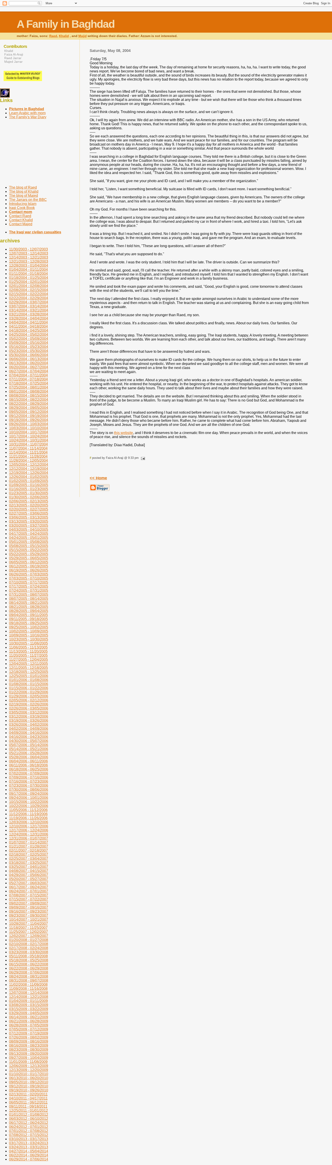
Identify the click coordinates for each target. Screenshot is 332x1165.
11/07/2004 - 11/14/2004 (28, 448)
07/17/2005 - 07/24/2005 (28, 586)
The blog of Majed (23, 195)
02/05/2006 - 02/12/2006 (28, 700)
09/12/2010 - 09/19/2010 (28, 1086)
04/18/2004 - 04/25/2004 (28, 330)
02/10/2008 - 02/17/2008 (28, 944)
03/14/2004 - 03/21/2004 (28, 310)
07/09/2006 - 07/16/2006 (28, 777)
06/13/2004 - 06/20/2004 (28, 363)
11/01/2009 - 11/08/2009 (28, 1062)
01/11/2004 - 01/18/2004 (28, 274)
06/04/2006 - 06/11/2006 (28, 761)
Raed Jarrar (12, 58)
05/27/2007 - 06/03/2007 (28, 883)
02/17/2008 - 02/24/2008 (28, 948)
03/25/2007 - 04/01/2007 (28, 867)
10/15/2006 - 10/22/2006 (28, 802)
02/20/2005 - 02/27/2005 (28, 509)
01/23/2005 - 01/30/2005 (28, 493)
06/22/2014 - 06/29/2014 (28, 1155)
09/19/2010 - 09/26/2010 (28, 1090)
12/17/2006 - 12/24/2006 (28, 830)
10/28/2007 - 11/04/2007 (28, 924)
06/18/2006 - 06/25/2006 (28, 769)
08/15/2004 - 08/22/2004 (28, 399)
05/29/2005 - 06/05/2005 (28, 558)
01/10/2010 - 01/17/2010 (28, 1074)
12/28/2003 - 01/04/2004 (28, 265)
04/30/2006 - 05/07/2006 (28, 741)
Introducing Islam (22, 204)
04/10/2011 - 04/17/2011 (28, 1098)
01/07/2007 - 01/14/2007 (28, 842)
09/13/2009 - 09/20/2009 (28, 1054)
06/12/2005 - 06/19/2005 (28, 566)
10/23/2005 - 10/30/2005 (28, 639)
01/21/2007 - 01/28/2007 (28, 846)
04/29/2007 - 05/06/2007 (28, 875)
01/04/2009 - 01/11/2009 (28, 1001)
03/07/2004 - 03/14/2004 (28, 306)
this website (123, 433)
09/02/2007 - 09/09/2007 (28, 903)
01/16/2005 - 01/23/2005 (28, 489)
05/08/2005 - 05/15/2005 (28, 546)
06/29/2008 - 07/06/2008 (28, 972)
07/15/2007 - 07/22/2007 (28, 899)
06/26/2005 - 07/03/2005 (28, 574)
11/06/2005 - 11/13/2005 (28, 647)
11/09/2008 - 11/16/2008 (28, 989)
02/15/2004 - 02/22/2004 (28, 294)
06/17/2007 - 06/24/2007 (28, 887)
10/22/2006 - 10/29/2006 (28, 806)
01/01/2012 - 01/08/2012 (28, 1114)
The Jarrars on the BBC (28, 200)
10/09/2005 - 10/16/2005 (28, 635)
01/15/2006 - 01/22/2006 (28, 688)
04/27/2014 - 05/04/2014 (28, 1151)
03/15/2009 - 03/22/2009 (28, 1009)
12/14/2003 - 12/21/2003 (28, 257)
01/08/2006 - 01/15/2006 (28, 684)
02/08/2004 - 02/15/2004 (28, 290)
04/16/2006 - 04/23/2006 (28, 737)
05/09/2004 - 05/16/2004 (28, 343)
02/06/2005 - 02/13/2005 (28, 501)
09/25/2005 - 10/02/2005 (28, 627)
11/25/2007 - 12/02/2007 (28, 932)
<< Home (98, 478)
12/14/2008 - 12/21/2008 (28, 997)
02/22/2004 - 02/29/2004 (28, 298)
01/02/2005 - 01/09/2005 (28, 481)
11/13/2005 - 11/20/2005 (28, 651)
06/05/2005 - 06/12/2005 (28, 562)
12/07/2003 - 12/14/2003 (28, 253)
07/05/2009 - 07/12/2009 (28, 1029)
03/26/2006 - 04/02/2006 (28, 724)
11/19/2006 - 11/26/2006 (28, 818)
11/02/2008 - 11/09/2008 (28, 984)
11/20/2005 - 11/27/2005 (28, 655)
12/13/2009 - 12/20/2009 (28, 1070)
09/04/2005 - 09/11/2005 (28, 615)
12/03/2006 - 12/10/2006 (28, 822)
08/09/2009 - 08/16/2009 (28, 1041)
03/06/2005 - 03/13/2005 (28, 517)
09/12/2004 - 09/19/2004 (28, 416)
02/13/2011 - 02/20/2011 (28, 1094)
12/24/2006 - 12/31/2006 (28, 834)
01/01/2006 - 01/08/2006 (28, 680)
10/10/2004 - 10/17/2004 (28, 432)
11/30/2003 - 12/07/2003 (28, 249)
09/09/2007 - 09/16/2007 (28, 907)
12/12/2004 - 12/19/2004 (28, 469)
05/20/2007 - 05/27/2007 (28, 879)
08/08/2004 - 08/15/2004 (28, 395)
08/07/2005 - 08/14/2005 (28, 599)
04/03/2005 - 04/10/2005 (28, 529)
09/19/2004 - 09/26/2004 (28, 420)
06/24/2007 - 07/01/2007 (28, 891)
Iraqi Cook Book (22, 208)
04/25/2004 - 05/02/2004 (28, 335)
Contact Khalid (21, 220)
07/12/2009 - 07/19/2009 (28, 1033)
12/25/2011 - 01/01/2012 (28, 1110)
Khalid (64, 36)
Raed (53, 36)
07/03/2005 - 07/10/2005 (28, 578)
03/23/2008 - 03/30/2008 (28, 952)
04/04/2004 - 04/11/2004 (28, 322)
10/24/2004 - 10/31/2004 (28, 440)
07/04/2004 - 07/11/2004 (28, 375)
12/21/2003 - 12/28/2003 (28, 261)
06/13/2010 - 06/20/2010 (28, 1078)
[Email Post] (142, 458)
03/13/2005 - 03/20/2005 (28, 521)
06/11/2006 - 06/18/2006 (28, 765)
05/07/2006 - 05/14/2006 (28, 745)
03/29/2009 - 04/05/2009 (28, 1013)
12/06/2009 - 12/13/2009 (28, 1066)
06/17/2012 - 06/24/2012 (28, 1123)
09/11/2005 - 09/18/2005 (28, 619)
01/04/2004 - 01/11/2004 (28, 270)
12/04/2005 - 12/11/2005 (28, 664)
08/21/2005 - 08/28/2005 (28, 607)
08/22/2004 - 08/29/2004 (28, 404)
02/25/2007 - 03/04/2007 (28, 859)
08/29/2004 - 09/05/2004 (28, 408)
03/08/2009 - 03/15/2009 (28, 1005)
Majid (82, 36)
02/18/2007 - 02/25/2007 (28, 854)
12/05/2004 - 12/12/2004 (28, 464)
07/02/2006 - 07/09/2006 (28, 773)
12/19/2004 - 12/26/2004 (28, 473)
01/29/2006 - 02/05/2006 (28, 696)
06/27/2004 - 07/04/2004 (28, 371)
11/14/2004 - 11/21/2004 (28, 452)
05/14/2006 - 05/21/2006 (28, 749)
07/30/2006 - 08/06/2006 (28, 789)
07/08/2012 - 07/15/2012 (28, 1135)
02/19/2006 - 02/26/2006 (28, 704)
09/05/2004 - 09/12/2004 (28, 412)
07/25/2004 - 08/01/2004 (28, 387)
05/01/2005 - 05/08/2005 (28, 542)
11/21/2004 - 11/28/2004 (28, 456)
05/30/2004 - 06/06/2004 (28, 355)
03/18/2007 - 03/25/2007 (28, 863)
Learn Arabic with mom (27, 113)
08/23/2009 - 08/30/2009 (28, 1049)
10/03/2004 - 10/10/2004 (28, 428)
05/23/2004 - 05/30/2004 (28, 351)
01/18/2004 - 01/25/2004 (28, 278)
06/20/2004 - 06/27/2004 (28, 367)
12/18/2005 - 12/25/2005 (28, 672)
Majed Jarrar (13, 61)
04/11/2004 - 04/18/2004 (28, 326)
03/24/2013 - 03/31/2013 (28, 1147)
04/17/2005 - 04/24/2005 (28, 534)
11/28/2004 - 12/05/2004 (28, 460)
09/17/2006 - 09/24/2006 (28, 794)
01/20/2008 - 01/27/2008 (28, 940)
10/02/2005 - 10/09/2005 (28, 631)
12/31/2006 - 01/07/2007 (28, 838)
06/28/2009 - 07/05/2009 (28, 1025)
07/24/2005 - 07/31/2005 (28, 590)
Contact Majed (20, 224)
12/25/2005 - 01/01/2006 (28, 676)
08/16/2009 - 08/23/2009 (28, 1045)
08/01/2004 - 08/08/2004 (28, 391)
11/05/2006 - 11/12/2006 (28, 810)
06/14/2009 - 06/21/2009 (28, 1017)
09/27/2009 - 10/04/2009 (28, 1058)
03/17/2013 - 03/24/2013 (28, 1143)
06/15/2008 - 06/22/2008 (28, 964)
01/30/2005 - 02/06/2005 (28, 497)
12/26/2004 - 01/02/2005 (28, 477)
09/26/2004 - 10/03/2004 (28, 424)
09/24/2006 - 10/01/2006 (28, 798)
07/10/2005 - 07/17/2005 (28, 582)
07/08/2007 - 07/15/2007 (28, 895)
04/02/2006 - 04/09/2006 (28, 729)
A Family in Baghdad (66, 24)
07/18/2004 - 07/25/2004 (28, 383)
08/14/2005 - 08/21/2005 (28, 603)
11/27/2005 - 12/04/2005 (28, 659)
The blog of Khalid (23, 191)
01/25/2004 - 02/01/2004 (28, 282)
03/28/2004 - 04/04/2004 (28, 318)
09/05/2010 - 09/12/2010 (28, 1082)
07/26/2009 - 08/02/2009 (28, 1037)
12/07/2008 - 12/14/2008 (28, 993)
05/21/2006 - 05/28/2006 (28, 753)
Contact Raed (20, 216)
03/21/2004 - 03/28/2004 (28, 314)
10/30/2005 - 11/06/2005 (28, 643)
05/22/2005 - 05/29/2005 (28, 554)
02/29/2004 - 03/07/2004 (28, 302)
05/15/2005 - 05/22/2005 (28, 550)
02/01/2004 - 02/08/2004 (28, 286)
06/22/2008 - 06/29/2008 (28, 968)
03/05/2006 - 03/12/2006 (28, 712)
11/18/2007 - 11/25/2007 (28, 928)
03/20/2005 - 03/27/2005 (28, 525)
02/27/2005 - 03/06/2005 (28, 513)
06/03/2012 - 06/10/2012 (28, 1119)
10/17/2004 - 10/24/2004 (28, 436)
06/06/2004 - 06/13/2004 (28, 359)
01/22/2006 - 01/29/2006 (28, 692)
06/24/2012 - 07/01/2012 (28, 1127)
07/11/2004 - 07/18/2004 (28, 379)
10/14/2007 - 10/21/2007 (28, 919)
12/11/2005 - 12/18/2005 (28, 668)
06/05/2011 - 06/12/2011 (28, 1102)
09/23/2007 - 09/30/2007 (28, 915)
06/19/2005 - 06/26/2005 (28, 570)
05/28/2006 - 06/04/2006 (28, 757)
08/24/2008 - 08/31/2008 (28, 976)
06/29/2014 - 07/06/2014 (28, 1159)
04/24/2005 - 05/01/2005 (28, 538)
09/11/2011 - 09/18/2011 (28, 1106)
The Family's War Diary (27, 117)
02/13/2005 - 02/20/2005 (28, 505)
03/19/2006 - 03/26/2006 (28, 720)
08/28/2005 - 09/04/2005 (28, 611)
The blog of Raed (23, 187)
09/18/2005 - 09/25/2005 (28, 623)
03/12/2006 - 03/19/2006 (28, 716)
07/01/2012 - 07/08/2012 (28, 1131)
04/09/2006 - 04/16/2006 (28, 733)
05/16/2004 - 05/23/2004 (28, 347)
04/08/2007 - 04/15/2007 (28, 871)
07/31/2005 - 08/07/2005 (28, 594)
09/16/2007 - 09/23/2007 (28, 911)
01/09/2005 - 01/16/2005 (28, 485)
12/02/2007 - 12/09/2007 (28, 936)
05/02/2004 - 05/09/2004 (28, 339)
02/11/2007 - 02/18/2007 (28, 850)
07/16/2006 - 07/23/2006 (28, 781)
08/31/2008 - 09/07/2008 (28, 980)
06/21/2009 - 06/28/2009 (28, 1021)
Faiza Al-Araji (13, 54)
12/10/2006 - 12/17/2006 (28, 826)
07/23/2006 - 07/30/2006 (28, 785)
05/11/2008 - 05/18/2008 (28, 956)
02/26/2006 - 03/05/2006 (28, 708)
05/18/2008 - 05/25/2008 (28, 960)
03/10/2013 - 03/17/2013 (28, 1139)
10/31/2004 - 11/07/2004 (28, 444)
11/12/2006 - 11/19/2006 (28, 814)
